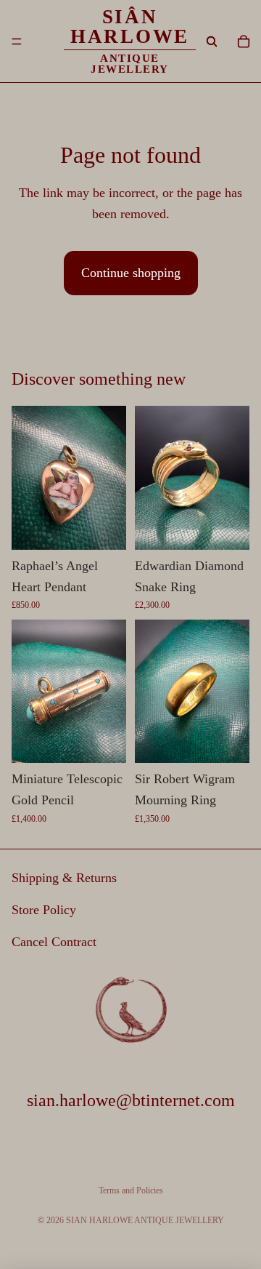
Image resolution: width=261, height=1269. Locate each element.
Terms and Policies (131, 1190)
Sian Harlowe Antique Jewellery (145, 1220)
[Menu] (16, 41)
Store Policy (44, 909)
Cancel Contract (54, 941)
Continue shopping (131, 272)
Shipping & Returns (64, 877)
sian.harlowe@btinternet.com (131, 1099)
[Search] (212, 41)
